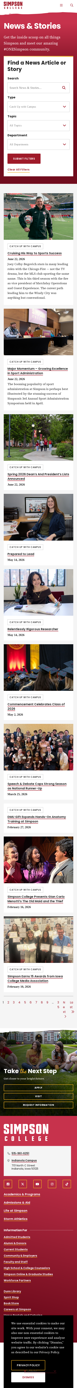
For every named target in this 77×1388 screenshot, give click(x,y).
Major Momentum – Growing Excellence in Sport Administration (37, 371)
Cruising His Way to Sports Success (34, 253)
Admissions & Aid (17, 1202)
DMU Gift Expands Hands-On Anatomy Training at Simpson (36, 819)
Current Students (16, 1249)
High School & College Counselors (27, 1268)
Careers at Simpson (17, 1309)
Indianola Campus (24, 1160)
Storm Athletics (15, 1219)
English (32, 1371)
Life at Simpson (15, 1210)
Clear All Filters (18, 169)
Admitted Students (17, 1237)
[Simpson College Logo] (26, 1140)
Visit (38, 1096)
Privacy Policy (28, 1365)
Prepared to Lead (20, 554)
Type (11, 97)
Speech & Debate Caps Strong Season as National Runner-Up (37, 786)
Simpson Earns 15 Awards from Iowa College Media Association (35, 978)
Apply (38, 1087)
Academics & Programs (22, 1194)
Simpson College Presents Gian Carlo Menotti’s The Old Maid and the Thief (36, 899)
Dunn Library (12, 1291)
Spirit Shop (11, 1297)
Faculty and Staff (16, 1262)
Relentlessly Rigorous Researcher (32, 629)
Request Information (38, 1105)
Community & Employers (20, 1255)
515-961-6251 (20, 1153)
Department (17, 135)
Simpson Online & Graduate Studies (28, 1274)
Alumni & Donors (15, 1243)
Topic (11, 116)
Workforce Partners (17, 1280)
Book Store (11, 1303)
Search (13, 78)
